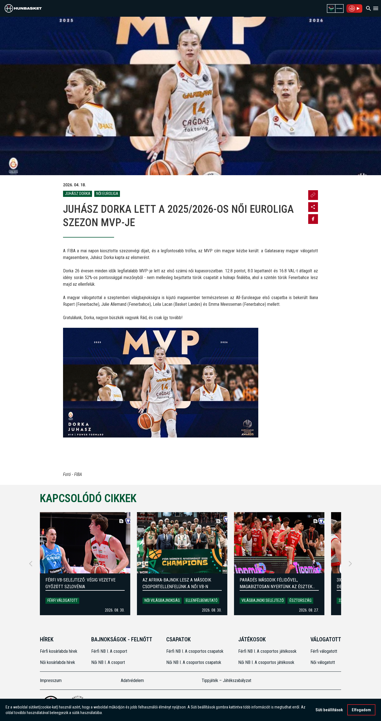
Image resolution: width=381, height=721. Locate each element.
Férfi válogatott (62, 600)
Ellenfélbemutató (202, 600)
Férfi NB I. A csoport (109, 651)
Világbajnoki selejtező (263, 600)
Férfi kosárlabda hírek (58, 651)
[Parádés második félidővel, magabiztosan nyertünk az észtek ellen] (279, 542)
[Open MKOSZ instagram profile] (313, 207)
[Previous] (30, 563)
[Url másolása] (313, 195)
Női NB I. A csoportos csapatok (194, 662)
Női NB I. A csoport (108, 662)
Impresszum (51, 680)
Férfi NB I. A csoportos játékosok (267, 651)
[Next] (350, 563)
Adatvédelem (132, 680)
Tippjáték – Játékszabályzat (226, 680)
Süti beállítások (329, 709)
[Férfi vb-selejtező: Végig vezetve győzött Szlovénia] (85, 542)
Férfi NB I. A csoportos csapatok (195, 651)
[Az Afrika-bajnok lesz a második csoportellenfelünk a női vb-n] (182, 542)
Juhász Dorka (77, 193)
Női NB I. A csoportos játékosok (266, 662)
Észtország (301, 600)
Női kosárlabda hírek (57, 662)
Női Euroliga (107, 193)
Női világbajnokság (162, 600)
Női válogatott (322, 662)
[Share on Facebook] (313, 219)
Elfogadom (361, 709)
